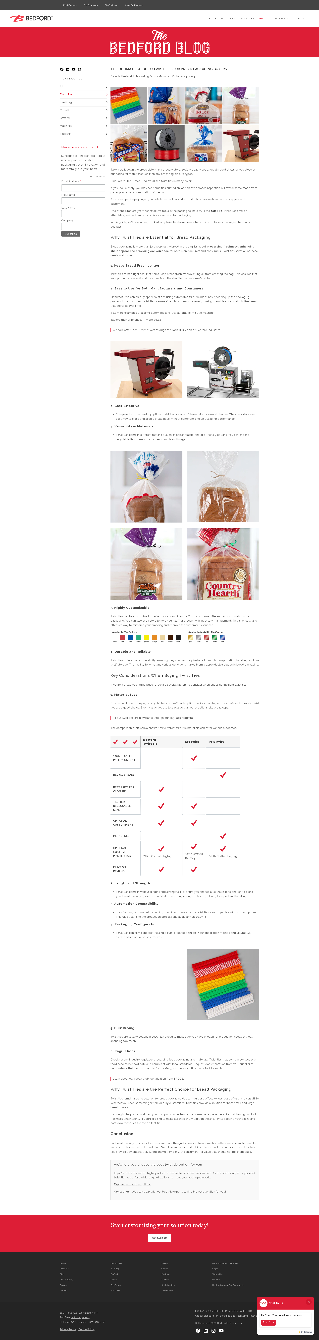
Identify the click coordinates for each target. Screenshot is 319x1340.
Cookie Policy (86, 1329)
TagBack (65, 133)
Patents (216, 1279)
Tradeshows (167, 1290)
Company (67, 220)
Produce (165, 1274)
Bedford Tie (116, 1263)
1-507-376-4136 (96, 1322)
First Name (68, 194)
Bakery (164, 1263)
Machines (66, 125)
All (61, 86)
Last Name (68, 207)
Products (228, 18)
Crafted (65, 118)
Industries (247, 18)
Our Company (280, 18)
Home (212, 18)
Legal (215, 1269)
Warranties (217, 1274)
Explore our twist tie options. (132, 1184)
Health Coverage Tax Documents (228, 1285)
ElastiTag (66, 102)
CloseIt (64, 110)
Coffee (164, 1269)
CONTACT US (159, 1238)
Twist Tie (66, 94)
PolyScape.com (91, 5)
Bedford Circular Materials (225, 1263)
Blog (262, 18)
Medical (165, 1279)
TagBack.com (111, 5)
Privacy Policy (68, 1329)
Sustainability (168, 1285)
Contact (301, 18)
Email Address (71, 181)
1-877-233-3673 (80, 1317)
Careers (63, 1285)
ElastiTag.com (70, 5)
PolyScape (116, 1285)
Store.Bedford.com (134, 5)
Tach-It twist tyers (143, 330)
